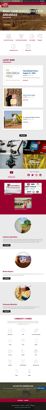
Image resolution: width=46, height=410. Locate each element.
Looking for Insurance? (11, 1)
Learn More (6, 245)
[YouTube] (11, 173)
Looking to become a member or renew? (34, 1)
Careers (26, 400)
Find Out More (7, 24)
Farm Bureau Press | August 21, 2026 (30, 72)
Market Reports (8, 271)
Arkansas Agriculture (10, 237)
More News (23, 135)
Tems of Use (27, 405)
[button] (42, 3)
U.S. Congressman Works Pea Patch (31, 117)
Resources (20, 400)
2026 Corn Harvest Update (29, 95)
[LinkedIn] (40, 175)
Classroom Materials (10, 304)
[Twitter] (32, 175)
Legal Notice (32, 405)
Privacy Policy (22, 405)
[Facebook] (28, 175)
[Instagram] (36, 175)
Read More (25, 80)
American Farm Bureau (15, 405)
